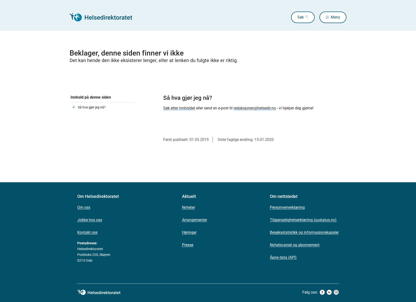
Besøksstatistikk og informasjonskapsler (304, 232)
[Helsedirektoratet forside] (104, 17)
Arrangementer (194, 220)
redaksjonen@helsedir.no (255, 108)
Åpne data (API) (283, 257)
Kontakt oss (87, 232)
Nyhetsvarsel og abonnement (294, 245)
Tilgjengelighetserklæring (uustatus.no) (303, 220)
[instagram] (336, 292)
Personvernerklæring (287, 207)
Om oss (83, 207)
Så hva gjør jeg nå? (92, 107)
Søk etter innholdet (179, 108)
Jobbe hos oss (89, 220)
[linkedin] (329, 292)
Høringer (189, 232)
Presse (187, 245)
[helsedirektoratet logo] (102, 292)
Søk (300, 17)
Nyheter (188, 207)
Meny (335, 17)
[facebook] (322, 292)
